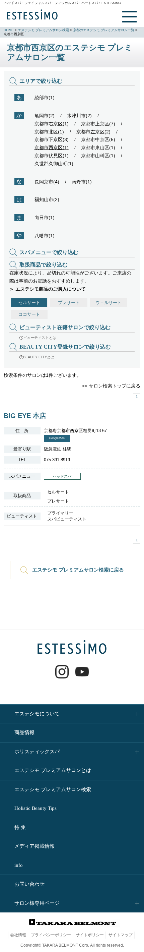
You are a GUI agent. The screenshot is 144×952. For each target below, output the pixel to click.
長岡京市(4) (46, 181)
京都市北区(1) (49, 131)
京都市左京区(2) (93, 131)
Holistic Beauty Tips (35, 808)
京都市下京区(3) (51, 139)
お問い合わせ (29, 884)
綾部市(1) (44, 97)
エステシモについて (37, 713)
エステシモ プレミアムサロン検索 (43, 30)
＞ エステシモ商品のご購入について (47, 289)
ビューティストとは (39, 338)
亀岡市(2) (44, 115)
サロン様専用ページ (37, 903)
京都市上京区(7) (98, 123)
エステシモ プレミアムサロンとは (52, 770)
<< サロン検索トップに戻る (111, 386)
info (18, 865)
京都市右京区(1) (51, 123)
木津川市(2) (79, 115)
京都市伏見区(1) (51, 155)
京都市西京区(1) (51, 147)
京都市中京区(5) (98, 139)
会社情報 (18, 935)
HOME (9, 30)
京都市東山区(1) (98, 147)
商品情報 (24, 732)
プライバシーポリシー (51, 935)
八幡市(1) (44, 235)
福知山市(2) (46, 199)
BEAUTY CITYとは (38, 357)
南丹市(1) (82, 181)
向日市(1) (44, 217)
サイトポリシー (90, 935)
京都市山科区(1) (98, 155)
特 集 (20, 827)
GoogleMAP (57, 438)
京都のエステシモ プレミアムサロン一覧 (103, 30)
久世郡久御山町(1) (53, 163)
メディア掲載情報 (34, 846)
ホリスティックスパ (37, 751)
